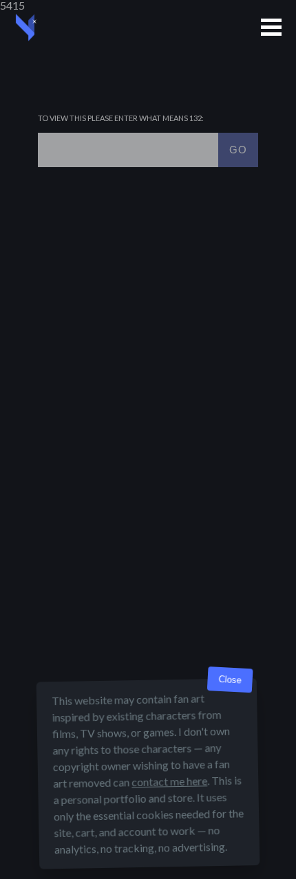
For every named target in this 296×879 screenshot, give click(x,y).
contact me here (169, 781)
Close (230, 680)
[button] (271, 27)
